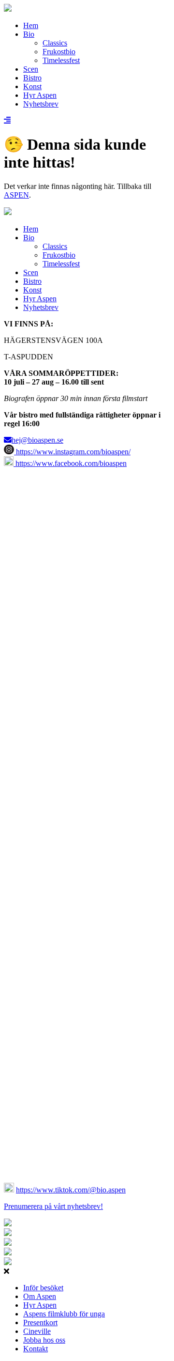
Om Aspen (39, 1296)
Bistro (32, 78)
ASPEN (16, 195)
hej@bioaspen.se (37, 440)
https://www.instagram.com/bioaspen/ (72, 452)
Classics (55, 43)
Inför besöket (43, 1288)
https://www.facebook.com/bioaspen (70, 463)
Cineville (37, 1331)
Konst (32, 86)
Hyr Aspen (40, 95)
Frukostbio (59, 51)
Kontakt (35, 1349)
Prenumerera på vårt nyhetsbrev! (53, 1206)
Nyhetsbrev (40, 104)
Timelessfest (61, 60)
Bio (28, 34)
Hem (30, 25)
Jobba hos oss (44, 1340)
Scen (30, 69)
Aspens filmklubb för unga (64, 1314)
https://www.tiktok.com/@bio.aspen (71, 1190)
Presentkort (40, 1322)
